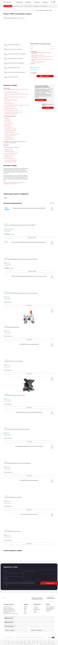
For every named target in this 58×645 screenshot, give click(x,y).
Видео (41, 6)
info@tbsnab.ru (45, 2)
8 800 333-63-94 (20, 2)
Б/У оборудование (36, 6)
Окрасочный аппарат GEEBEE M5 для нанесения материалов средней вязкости (21, 259)
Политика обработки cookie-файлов (37, 637)
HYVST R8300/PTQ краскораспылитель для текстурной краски (17, 463)
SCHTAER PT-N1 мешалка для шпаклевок (13, 497)
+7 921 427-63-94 (37, 2)
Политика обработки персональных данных (22, 637)
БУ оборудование (49, 609)
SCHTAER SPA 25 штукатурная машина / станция (14, 395)
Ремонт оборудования (50, 606)
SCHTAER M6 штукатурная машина (11, 327)
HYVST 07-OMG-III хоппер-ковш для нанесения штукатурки (17, 429)
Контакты (45, 6)
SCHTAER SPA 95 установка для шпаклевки (13, 361)
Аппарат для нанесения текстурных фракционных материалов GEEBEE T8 (20, 225)
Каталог (5, 197)
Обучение (30, 6)
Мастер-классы (16, 6)
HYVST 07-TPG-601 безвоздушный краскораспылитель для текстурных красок (21, 293)
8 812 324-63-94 (28, 2)
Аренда (25, 6)
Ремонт (22, 6)
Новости (35, 612)
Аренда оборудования (50, 608)
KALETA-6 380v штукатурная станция (12, 531)
